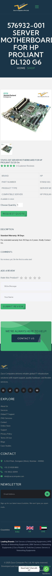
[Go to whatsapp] (46, 569)
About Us (4, 406)
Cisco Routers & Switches (23, 547)
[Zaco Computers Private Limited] (21, 7)
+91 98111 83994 (11, 472)
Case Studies (6, 446)
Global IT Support (7, 414)
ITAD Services (6, 418)
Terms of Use (6, 438)
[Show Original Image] (7, 149)
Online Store (5, 426)
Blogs (3, 442)
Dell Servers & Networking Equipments (30, 542)
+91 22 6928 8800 (11, 467)
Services (4, 410)
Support (4, 430)
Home (21, 68)
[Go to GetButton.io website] (46, 573)
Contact (4, 422)
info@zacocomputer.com (14, 476)
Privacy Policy (6, 434)
